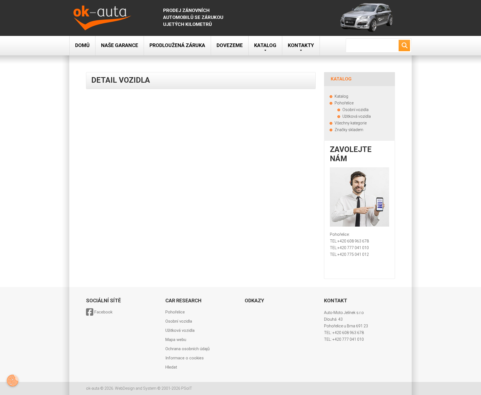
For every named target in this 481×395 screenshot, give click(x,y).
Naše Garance (119, 45)
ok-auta (92, 388)
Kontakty (301, 45)
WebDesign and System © (153, 388)
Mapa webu (175, 339)
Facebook (102, 312)
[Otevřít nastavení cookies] (12, 380)
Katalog (265, 45)
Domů (82, 45)
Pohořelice (175, 312)
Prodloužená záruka (177, 45)
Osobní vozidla (178, 321)
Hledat (171, 367)
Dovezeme (230, 45)
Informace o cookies (184, 357)
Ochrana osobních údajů (187, 348)
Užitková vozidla (180, 330)
